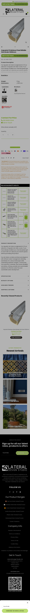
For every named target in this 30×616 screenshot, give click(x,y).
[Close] (27, 602)
